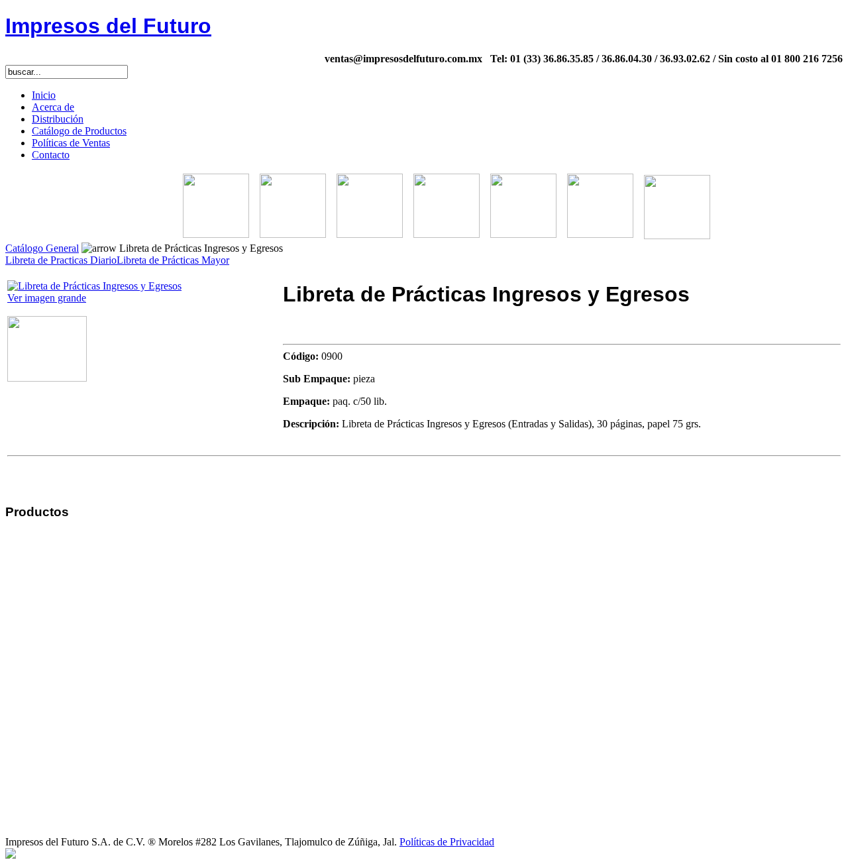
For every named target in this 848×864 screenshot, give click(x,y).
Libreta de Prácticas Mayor (173, 260)
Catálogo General (42, 248)
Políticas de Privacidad (446, 841)
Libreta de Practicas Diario (61, 260)
